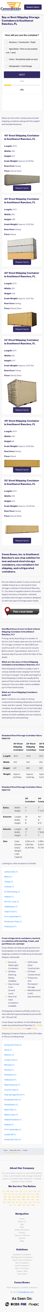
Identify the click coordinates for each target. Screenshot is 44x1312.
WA (19, 1205)
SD (25, 1202)
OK (4, 1202)
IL (16, 1194)
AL (3, 1191)
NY (32, 1199)
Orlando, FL (9, 887)
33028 (39, 1025)
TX (34, 1202)
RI (17, 1202)
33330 (18, 1028)
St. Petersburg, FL (12, 892)
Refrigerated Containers (22, 1257)
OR (8, 1202)
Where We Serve (22, 1230)
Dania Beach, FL (11, 1105)
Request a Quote (33, 7)
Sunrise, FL (9, 1070)
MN (18, 1197)
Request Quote (22, 188)
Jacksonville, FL (11, 872)
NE (9, 1199)
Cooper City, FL (11, 1060)
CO (21, 1191)
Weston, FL (9, 1055)
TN (30, 1202)
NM (23, 1199)
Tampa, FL (8, 882)
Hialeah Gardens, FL (13, 1120)
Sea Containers (22, 1263)
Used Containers (22, 1265)
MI (14, 1197)
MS (28, 1197)
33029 (5, 1028)
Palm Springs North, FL (14, 1095)
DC (30, 1191)
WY (33, 1205)
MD (5, 1197)
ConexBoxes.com (26, 1292)
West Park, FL (10, 1110)
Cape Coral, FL (10, 911)
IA (9, 1194)
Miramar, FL (9, 1065)
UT (38, 1202)
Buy (22, 1224)
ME (9, 1197)
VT (15, 1205)
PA (13, 1202)
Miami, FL (8, 877)
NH (14, 1199)
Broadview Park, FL (13, 1100)
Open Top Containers (22, 1260)
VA (10, 1205)
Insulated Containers (22, 1254)
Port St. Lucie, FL (11, 902)
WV (28, 1205)
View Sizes (22, 1274)
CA (16, 1191)
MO (23, 1197)
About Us (22, 1221)
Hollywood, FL (10, 926)
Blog (22, 1241)
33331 (24, 1028)
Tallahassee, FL (11, 907)
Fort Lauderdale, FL (13, 916)
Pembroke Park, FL (12, 1140)
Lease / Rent (22, 1271)
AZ (12, 1191)
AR (8, 1191)
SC (21, 1202)
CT (26, 1191)
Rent (22, 1227)
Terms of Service (22, 1235)
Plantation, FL (10, 1075)
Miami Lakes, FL (11, 1115)
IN (20, 1194)
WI (24, 1205)
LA (33, 1194)
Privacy (22, 1232)
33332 (34, 1028)
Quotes (22, 1238)
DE (35, 1191)
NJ (19, 1199)
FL (39, 1191)
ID (13, 1194)
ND (5, 1199)
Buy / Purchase (22, 1268)
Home (22, 1219)
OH (37, 1199)
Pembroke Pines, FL (13, 922)
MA (37, 1194)
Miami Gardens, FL (12, 1085)
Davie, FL (8, 1050)
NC (37, 1197)
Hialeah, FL (9, 897)
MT (33, 1197)
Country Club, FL (11, 1090)
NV (28, 1199)
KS (24, 1194)
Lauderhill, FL (10, 1134)
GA (5, 1194)
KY (28, 1194)
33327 (11, 1028)
